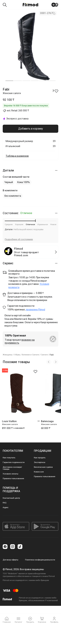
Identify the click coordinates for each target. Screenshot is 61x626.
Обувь (17, 354)
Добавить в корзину (30, 128)
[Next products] (55, 361)
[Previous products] (48, 361)
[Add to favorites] (35, 371)
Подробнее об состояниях (19, 239)
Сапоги (44, 354)
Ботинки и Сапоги (30, 354)
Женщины (7, 354)
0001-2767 (46, 13)
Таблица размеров (17, 156)
